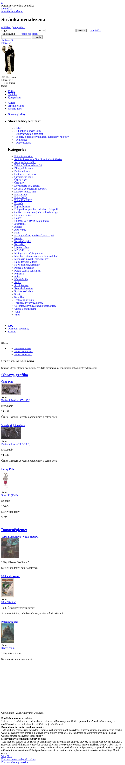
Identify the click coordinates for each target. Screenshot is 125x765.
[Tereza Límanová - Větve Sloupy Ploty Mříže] (10, 556)
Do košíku (6, 8)
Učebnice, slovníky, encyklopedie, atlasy (35, 305)
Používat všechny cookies (14, 762)
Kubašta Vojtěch (22, 241)
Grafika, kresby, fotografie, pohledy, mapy (36, 212)
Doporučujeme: (14, 530)
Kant (16, 232)
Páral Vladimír (8, 602)
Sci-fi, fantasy (21, 285)
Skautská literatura (23, 288)
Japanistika (20, 223)
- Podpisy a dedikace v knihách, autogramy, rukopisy (41, 136)
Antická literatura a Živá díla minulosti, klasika (38, 159)
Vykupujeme (14, 97)
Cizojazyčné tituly (23, 177)
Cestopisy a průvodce (25, 174)
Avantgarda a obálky (25, 162)
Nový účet (95, 30)
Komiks (18, 238)
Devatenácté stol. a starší (27, 185)
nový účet (19, 27)
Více (3, 756)
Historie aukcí (15, 108)
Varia (17, 311)
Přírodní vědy (21, 279)
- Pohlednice (20, 139)
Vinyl (17, 314)
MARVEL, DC (22, 250)
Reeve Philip (7, 648)
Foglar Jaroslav (22, 206)
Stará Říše (19, 297)
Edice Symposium (23, 156)
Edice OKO (20, 197)
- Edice (18, 128)
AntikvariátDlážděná (7, 41)
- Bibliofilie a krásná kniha (28, 131)
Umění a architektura (25, 308)
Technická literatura (24, 300)
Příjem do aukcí (16, 105)
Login (4, 30)
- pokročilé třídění (29, 33)
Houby (17, 218)
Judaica (18, 226)
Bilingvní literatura (24, 168)
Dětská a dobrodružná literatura (30, 188)
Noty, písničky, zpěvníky (27, 264)
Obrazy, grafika (14, 375)
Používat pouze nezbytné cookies (18, 759)
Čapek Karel (20, 179)
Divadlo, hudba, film (25, 191)
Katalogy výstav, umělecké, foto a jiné (34, 235)
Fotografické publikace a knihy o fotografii (36, 209)
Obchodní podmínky (18, 328)
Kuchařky (19, 244)
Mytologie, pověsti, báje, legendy (31, 259)
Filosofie (18, 203)
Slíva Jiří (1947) (9, 495)
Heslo (42, 30)
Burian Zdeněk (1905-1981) (15, 400)
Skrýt (9, 756)
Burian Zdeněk (22, 171)
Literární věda (21, 247)
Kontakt (12, 331)
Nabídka (12, 94)
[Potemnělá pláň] (7, 642)
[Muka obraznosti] (7, 596)
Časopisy (19, 182)
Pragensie (19, 273)
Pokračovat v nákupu (12, 11)
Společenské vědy (23, 291)
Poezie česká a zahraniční (27, 270)
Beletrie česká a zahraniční (28, 165)
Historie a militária (23, 215)
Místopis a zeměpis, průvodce (29, 253)
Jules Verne (20, 229)
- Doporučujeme (22, 142)
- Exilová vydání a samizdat (28, 133)
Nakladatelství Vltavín (25, 261)
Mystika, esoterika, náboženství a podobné (36, 256)
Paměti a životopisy (24, 267)
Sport (17, 294)
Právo (17, 276)
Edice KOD (20, 194)
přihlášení (6, 27)
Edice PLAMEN (23, 200)
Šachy (17, 282)
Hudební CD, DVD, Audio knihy (31, 220)
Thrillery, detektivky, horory (28, 302)
